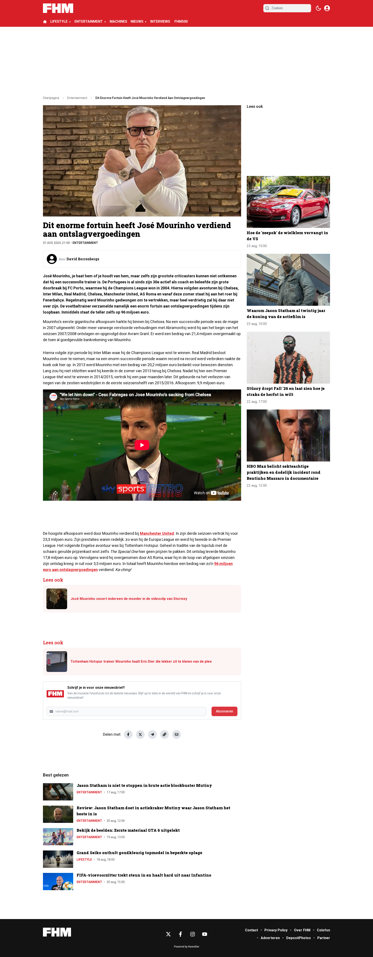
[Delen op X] (140, 734)
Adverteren (270, 938)
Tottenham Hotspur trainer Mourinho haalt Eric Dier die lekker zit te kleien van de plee (141, 661)
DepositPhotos (298, 938)
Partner (323, 938)
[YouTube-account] (204, 934)
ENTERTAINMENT (88, 21)
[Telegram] (152, 734)
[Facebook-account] (180, 934)
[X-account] (168, 934)
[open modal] (327, 8)
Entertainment (85, 243)
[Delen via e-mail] (176, 734)
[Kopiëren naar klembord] (164, 734)
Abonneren (224, 711)
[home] (45, 22)
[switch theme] (318, 8)
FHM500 (181, 21)
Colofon (323, 930)
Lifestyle (84, 859)
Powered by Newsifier (186, 946)
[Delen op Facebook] (128, 734)
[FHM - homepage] (58, 8)
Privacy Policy (276, 930)
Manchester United (157, 533)
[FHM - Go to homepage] (57, 932)
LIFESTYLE (59, 21)
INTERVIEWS (160, 21)
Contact (251, 930)
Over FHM (302, 930)
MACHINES (118, 21)
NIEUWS (137, 21)
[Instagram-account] (192, 934)
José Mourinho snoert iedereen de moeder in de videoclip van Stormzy (129, 599)
